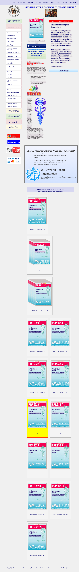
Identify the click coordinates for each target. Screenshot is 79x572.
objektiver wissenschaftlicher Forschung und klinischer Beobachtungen (61, 33)
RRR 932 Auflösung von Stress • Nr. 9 (60, 474)
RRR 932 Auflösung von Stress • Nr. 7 (60, 433)
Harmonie (9, 84)
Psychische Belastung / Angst (12, 80)
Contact (69, 568)
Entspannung (10, 66)
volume (44, 46)
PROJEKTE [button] (72, 2)
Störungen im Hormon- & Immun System (12, 44)
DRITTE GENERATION (14, 111)
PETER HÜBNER (21, 2)
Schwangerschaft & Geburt (13, 59)
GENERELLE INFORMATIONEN (13, 127)
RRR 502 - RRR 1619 (12, 106)
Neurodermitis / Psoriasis (13, 52)
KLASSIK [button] (30, 2)
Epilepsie (9, 89)
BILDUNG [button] (45, 2)
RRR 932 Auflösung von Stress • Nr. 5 (60, 392)
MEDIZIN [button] (38, 2)
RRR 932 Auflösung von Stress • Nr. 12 (37, 555)
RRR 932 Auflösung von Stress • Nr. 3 (60, 351)
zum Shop (63, 70)
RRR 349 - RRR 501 (12, 103)
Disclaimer (43, 568)
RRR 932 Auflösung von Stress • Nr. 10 (37, 514)
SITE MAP (65, 2)
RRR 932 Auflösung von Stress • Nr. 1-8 (39, 270)
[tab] (13, 21)
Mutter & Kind (10, 87)
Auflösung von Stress (12, 38)
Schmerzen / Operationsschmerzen (12, 55)
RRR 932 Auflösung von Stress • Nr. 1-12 (40, 310)
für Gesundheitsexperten (13, 92)
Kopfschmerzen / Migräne (13, 32)
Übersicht (9, 30)
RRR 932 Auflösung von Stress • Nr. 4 (37, 392)
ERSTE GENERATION (14, 21)
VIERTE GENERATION (14, 116)
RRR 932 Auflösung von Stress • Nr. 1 (37, 229)
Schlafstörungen (11, 35)
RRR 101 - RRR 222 (12, 95)
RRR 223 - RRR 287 (12, 98)
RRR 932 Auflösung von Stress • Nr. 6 (37, 433)
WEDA (52, 2)
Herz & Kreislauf (11, 41)
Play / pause (29, 46)
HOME (14, 2)
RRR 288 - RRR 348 (12, 101)
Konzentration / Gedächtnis (13, 69)
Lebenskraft (9, 77)
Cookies (63, 568)
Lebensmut (9, 74)
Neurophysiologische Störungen (12, 48)
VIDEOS (58, 2)
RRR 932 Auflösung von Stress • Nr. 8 (37, 474)
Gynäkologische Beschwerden (10, 62)
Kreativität (9, 71)
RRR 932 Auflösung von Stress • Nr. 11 (60, 514)
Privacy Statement (53, 568)
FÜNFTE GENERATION (14, 122)
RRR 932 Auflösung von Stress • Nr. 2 (37, 351)
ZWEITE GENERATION (14, 26)
